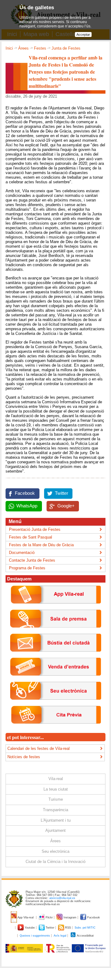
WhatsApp (26, 505)
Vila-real (55, 778)
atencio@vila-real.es (62, 898)
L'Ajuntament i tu (56, 820)
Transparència (55, 809)
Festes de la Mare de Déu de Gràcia (41, 545)
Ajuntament (55, 830)
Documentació (22, 552)
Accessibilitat (85, 935)
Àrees (23, 48)
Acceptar (83, 34)
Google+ (66, 505)
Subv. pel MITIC (85, 927)
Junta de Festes (65, 48)
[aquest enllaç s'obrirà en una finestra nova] (55, 704)
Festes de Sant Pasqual (30, 537)
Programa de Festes (27, 568)
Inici (9, 48)
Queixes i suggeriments (35, 935)
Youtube (30, 927)
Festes (40, 48)
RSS (68, 927)
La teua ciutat (55, 789)
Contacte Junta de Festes (32, 560)
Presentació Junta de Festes (34, 529)
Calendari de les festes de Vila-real (38, 748)
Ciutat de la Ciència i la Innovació (55, 861)
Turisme (55, 799)
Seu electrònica (55, 851)
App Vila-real (26, 917)
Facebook (25, 493)
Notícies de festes (23, 756)
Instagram (70, 917)
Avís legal (60, 935)
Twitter (61, 493)
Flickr (49, 917)
